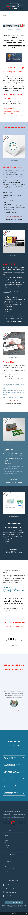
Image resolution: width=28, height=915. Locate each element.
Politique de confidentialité (22, 905)
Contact (6, 871)
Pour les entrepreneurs (9, 859)
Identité (6, 835)
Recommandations (18, 906)
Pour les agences (8, 861)
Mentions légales (3, 905)
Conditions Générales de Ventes (12, 905)
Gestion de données (10, 906)
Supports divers (8, 847)
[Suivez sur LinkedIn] (16, 4)
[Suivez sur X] (14, 4)
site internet (7, 840)
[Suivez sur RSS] (18, 4)
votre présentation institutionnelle (11, 111)
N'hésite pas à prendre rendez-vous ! (14, 902)
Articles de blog (7, 864)
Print (6, 838)
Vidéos (6, 866)
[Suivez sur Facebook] (10, 4)
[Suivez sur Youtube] (12, 4)
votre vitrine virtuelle (8, 113)
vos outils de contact (8, 110)
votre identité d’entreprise (9, 108)
